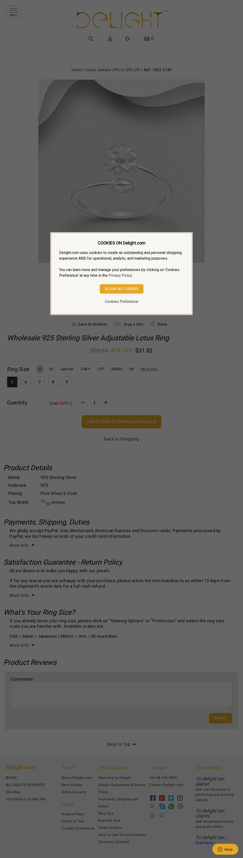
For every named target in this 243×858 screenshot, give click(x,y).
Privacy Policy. (120, 275)
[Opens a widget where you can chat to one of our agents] (225, 850)
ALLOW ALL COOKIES (122, 289)
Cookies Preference (121, 301)
